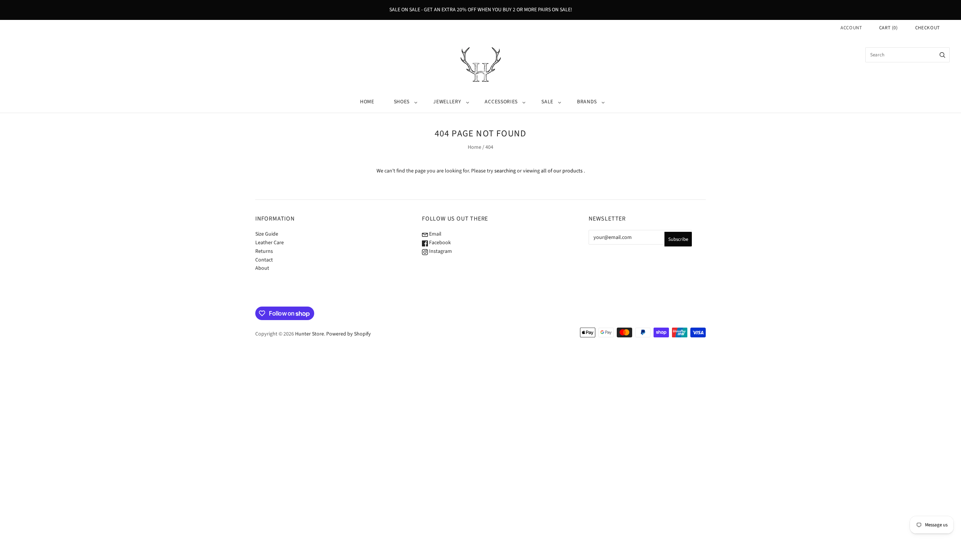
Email (434, 234)
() (888, 27)
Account (851, 27)
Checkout (927, 27)
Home (367, 102)
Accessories (501, 102)
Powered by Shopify (348, 334)
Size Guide (266, 234)
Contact (264, 260)
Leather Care (269, 242)
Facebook (439, 242)
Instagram (440, 251)
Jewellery (447, 102)
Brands (587, 102)
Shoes (402, 102)
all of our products (562, 171)
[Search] (942, 54)
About (262, 268)
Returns (264, 251)
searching (505, 171)
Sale (547, 102)
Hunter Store (309, 334)
